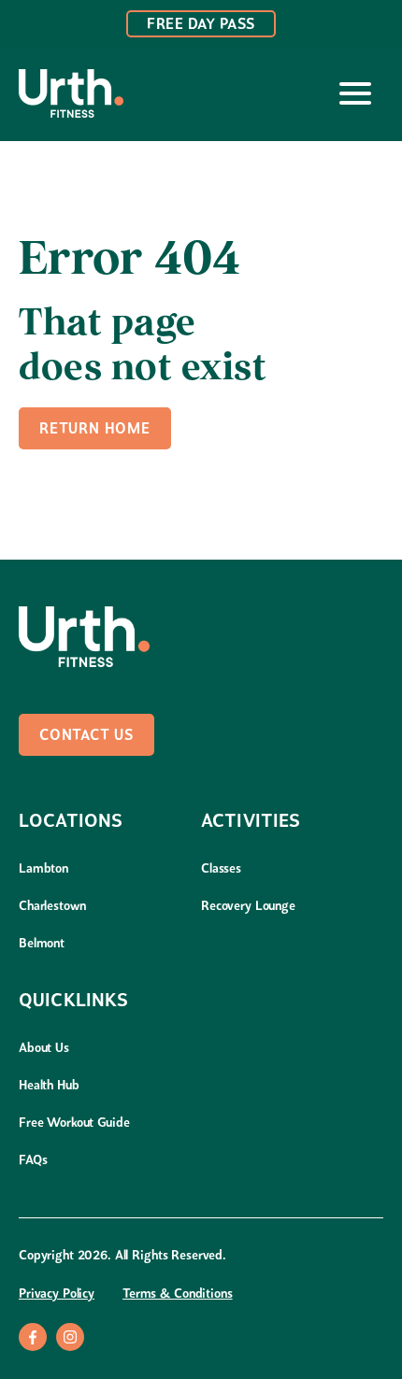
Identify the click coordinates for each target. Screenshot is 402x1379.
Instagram (70, 1337)
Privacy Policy (56, 1294)
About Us (44, 1049)
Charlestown (52, 907)
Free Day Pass (201, 25)
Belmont (42, 944)
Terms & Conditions (177, 1294)
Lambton (43, 869)
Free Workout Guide (74, 1123)
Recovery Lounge (248, 907)
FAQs (33, 1161)
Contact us (86, 736)
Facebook (33, 1337)
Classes (221, 869)
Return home (95, 429)
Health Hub (49, 1086)
